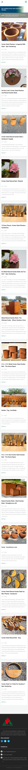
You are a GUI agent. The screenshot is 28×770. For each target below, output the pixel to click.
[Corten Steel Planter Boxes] (14, 723)
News (10, 14)
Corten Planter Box (15, 14)
